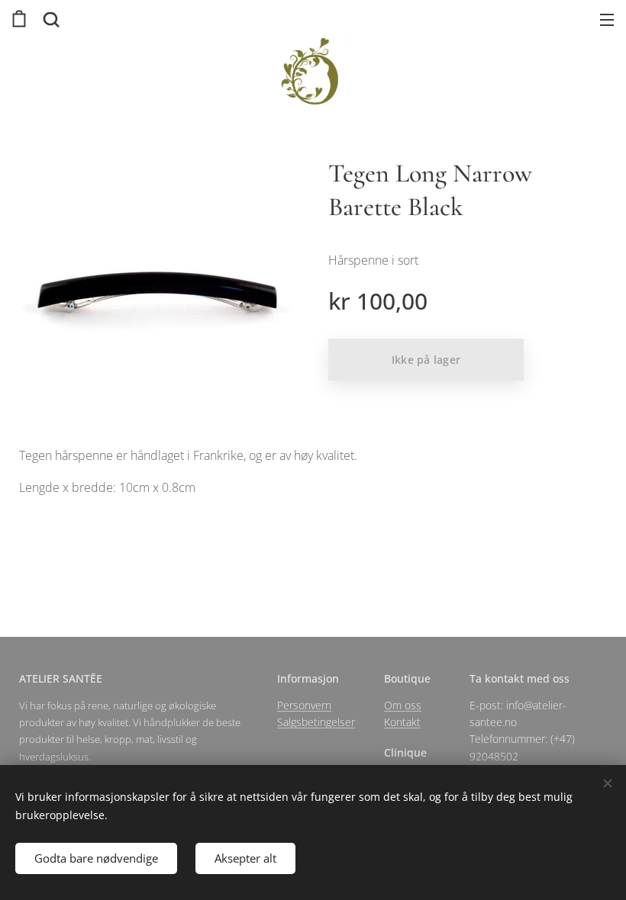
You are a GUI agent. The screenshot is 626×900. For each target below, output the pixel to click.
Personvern (304, 705)
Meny (607, 19)
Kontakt (402, 722)
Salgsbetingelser (316, 722)
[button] (49, 19)
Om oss (402, 705)
